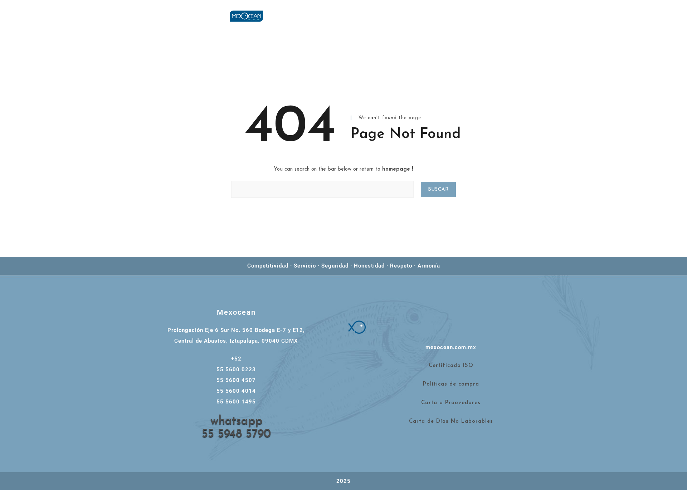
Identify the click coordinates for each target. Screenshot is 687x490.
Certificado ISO (451, 365)
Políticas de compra (451, 384)
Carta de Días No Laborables (451, 421)
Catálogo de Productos (602, 16)
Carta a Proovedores (451, 403)
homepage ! (397, 169)
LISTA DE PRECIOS (527, 16)
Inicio (476, 16)
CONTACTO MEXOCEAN (504, 26)
